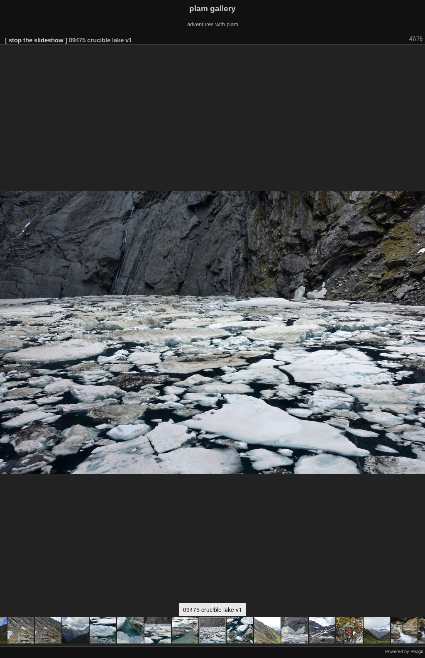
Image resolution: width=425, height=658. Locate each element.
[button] (21, 630)
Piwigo (416, 651)
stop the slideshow (36, 40)
